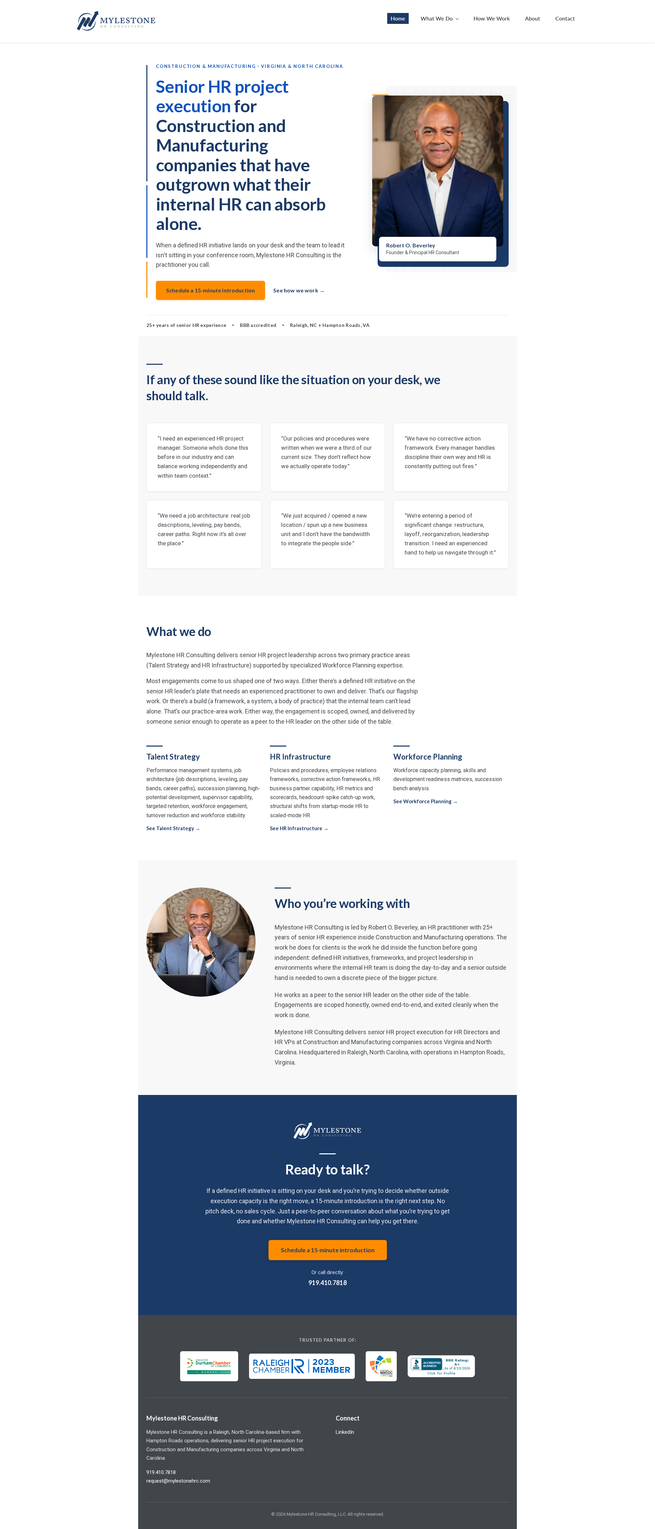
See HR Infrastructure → (299, 828)
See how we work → (299, 290)
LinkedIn (345, 1432)
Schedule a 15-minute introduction (210, 290)
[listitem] (204, 457)
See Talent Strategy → (173, 828)
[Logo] (116, 21)
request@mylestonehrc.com (178, 1481)
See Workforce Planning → (425, 801)
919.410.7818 (327, 1282)
